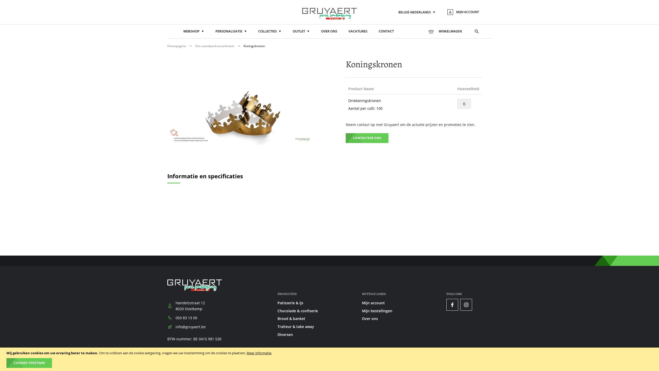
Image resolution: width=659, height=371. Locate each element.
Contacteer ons (367, 138)
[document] (330, 359)
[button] (417, 12)
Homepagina (177, 46)
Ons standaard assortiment (215, 46)
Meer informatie (259, 353)
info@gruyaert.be (191, 326)
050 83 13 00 (186, 317)
